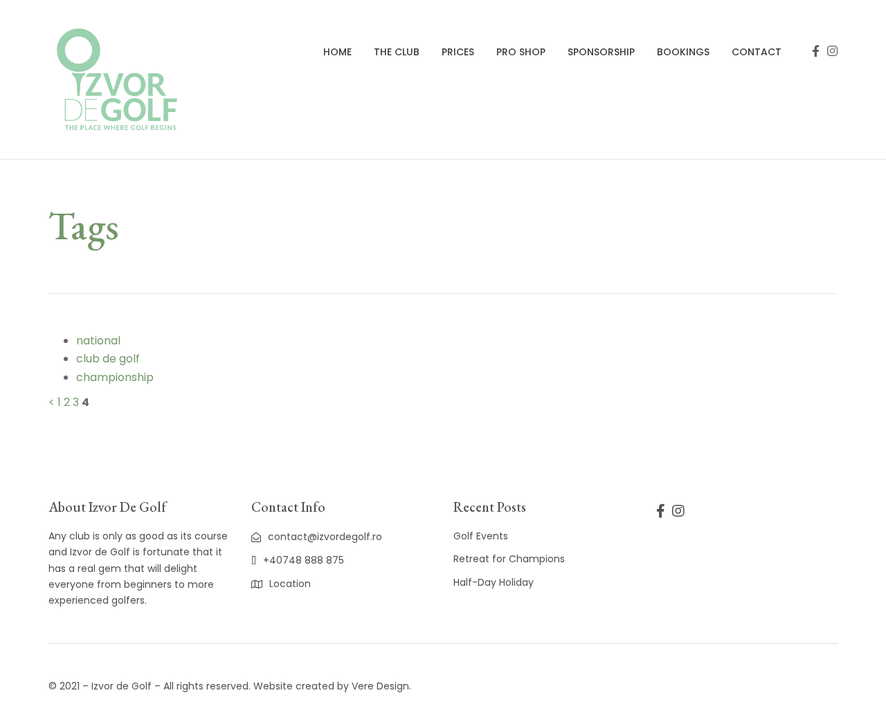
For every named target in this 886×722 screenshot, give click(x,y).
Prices (458, 52)
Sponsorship (601, 52)
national (98, 341)
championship (115, 377)
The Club (396, 52)
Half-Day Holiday (493, 582)
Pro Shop (520, 52)
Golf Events (480, 536)
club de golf (108, 359)
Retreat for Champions (509, 559)
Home (337, 52)
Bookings (683, 52)
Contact (756, 52)
